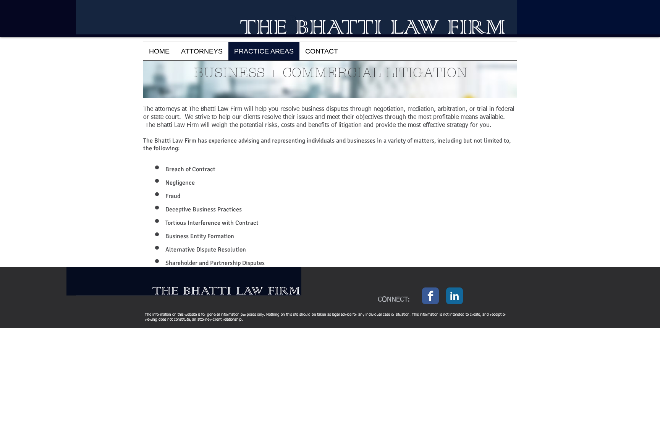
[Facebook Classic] (430, 295)
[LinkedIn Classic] (454, 295)
